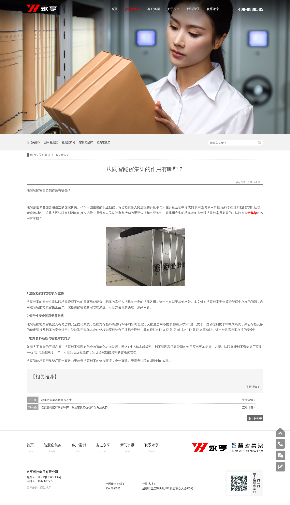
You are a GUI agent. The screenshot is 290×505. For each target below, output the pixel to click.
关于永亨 (173, 9)
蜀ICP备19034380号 (49, 477)
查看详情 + (248, 400)
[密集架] (42, 10)
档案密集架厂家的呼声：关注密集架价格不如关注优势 (74, 407)
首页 (114, 9)
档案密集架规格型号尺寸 (56, 400)
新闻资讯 (193, 9)
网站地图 (45, 487)
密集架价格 (68, 142)
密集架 (252, 212)
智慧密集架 (132, 9)
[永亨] (227, 451)
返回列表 (255, 418)
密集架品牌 (86, 142)
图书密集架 (51, 142)
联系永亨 (213, 9)
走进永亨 (103, 448)
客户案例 (153, 9)
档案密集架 (103, 142)
